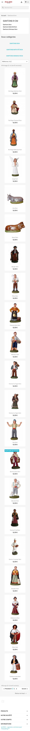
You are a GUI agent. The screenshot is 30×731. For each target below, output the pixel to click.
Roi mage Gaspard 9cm (15, 120)
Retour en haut (21, 693)
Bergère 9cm (15, 588)
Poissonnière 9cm (15, 325)
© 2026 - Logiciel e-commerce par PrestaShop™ (11, 728)
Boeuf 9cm (15, 237)
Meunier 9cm (15, 501)
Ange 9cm (15, 179)
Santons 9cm (7, 24)
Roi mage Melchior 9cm (15, 91)
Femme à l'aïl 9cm (15, 530)
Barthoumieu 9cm (15, 471)
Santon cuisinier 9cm (15, 559)
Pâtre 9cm (15, 296)
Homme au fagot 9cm (15, 384)
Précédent (7, 689)
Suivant (25, 689)
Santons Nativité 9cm (10, 27)
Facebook (2, 701)
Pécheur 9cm (15, 354)
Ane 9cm (15, 208)
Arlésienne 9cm (15, 618)
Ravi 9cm (15, 442)
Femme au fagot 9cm (15, 413)
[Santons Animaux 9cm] (14, 53)
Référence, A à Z (15, 62)
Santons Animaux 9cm (10, 29)
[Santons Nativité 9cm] (14, 47)
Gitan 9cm (15, 647)
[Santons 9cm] (14, 41)
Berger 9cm (15, 266)
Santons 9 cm (10, 20)
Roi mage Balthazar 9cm (15, 149)
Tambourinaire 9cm (15, 676)
